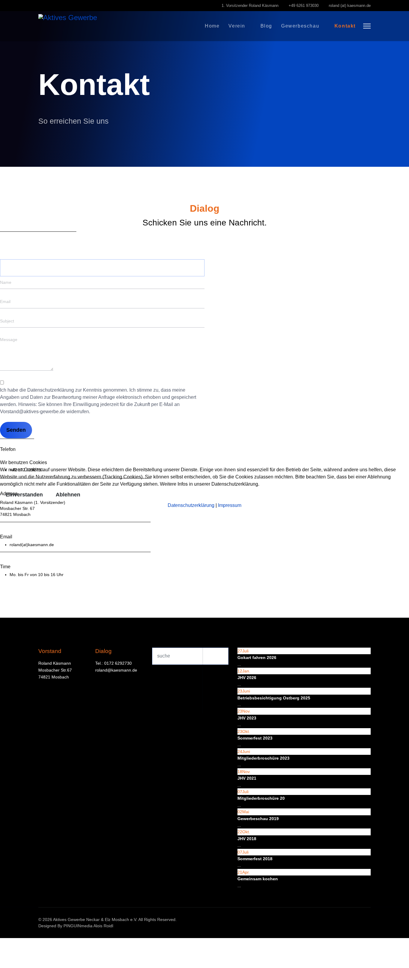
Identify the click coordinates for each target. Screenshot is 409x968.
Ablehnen (68, 495)
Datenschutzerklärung (191, 505)
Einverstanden (24, 495)
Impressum (229, 505)
